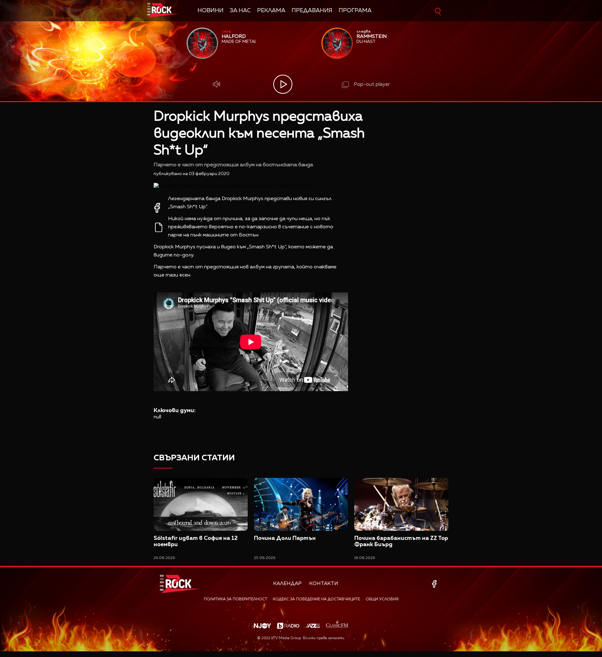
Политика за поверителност (235, 599)
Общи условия (382, 599)
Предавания (312, 10)
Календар (287, 583)
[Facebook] (435, 583)
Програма (355, 10)
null (157, 417)
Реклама (271, 10)
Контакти (323, 583)
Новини (211, 10)
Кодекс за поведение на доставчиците (316, 599)
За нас (240, 10)
